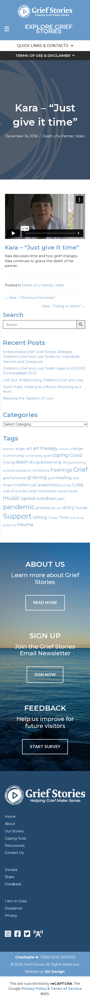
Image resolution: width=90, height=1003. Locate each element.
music (11, 497)
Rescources (14, 845)
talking (40, 517)
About (10, 824)
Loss (77, 484)
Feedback (13, 884)
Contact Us (14, 853)
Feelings (61, 470)
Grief (80, 469)
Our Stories (14, 831)
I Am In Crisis (16, 901)
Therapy (53, 517)
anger (20, 449)
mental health (67, 491)
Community (13, 455)
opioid (28, 498)
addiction (9, 449)
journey (65, 485)
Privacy (11, 915)
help (76, 478)
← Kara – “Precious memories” (30, 298)
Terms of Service (66, 988)
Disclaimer (13, 908)
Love (32, 490)
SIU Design (55, 971)
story (69, 507)
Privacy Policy (34, 988)
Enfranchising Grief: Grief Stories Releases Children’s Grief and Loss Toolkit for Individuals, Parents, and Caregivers (41, 357)
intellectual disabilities (36, 484)
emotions (41, 470)
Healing (63, 477)
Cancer (63, 449)
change (76, 448)
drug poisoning (45, 462)
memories (47, 491)
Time (63, 517)
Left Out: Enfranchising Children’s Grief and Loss (43, 380)
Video (80, 136)
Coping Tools (15, 838)
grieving (37, 477)
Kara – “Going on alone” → (63, 306)
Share (9, 877)
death (21, 462)
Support (17, 516)
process (43, 507)
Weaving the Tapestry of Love (28, 398)
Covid (75, 455)
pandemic (19, 506)
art (29, 448)
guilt (51, 478)
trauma (25, 524)
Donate (11, 870)
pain (61, 498)
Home (10, 816)
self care (56, 508)
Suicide (82, 508)
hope (8, 485)
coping (60, 455)
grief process (14, 478)
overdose (46, 498)
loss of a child (14, 491)
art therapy (45, 448)
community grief (38, 456)
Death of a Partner (58, 136)
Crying (8, 462)
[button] (45, 675)
